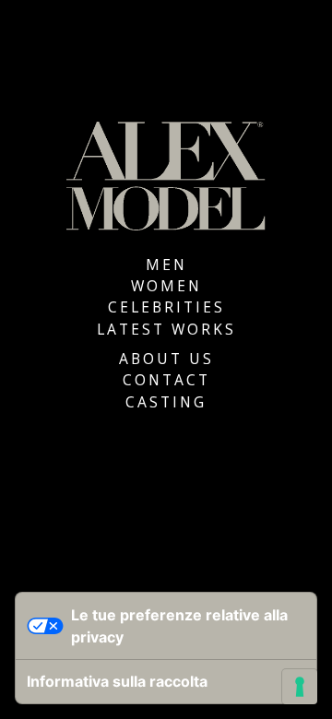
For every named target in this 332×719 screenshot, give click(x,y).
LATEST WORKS (166, 329)
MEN (166, 264)
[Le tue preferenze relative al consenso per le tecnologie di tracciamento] (299, 686)
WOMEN (166, 286)
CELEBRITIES (166, 307)
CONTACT (166, 380)
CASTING (166, 402)
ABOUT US (166, 358)
